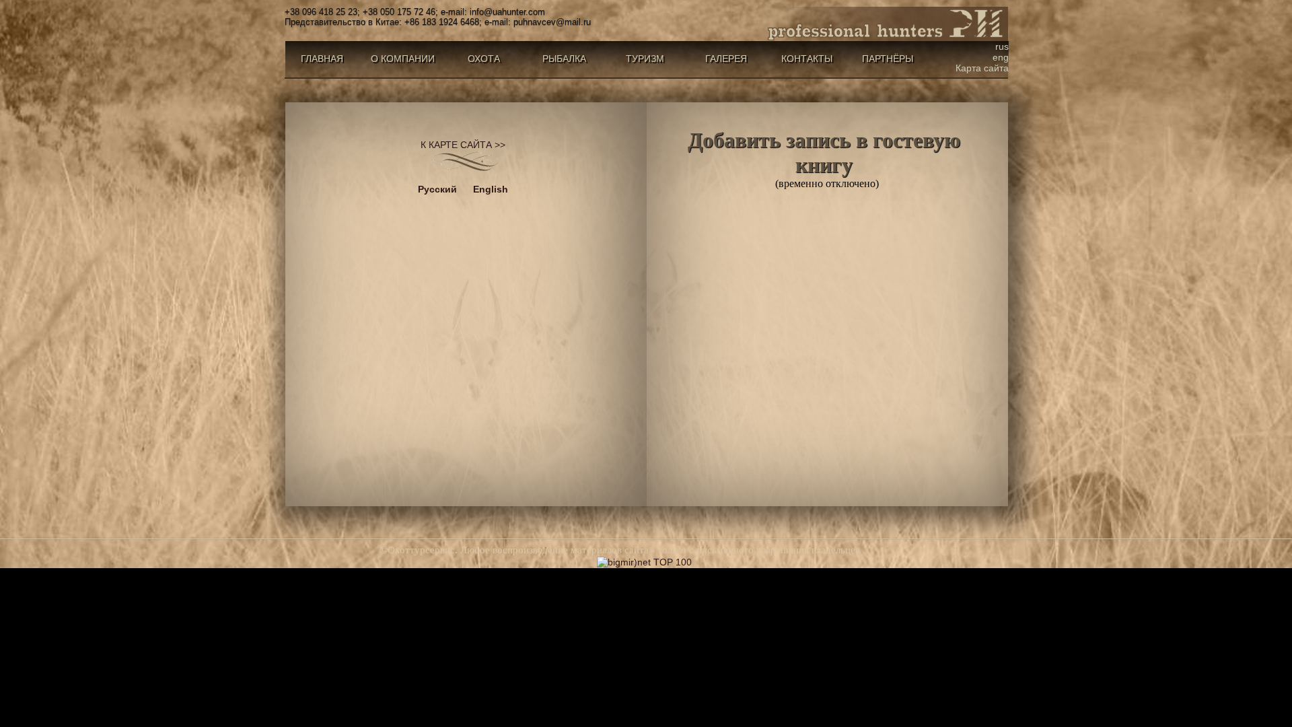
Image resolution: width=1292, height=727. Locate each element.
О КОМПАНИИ (403, 58)
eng (1001, 57)
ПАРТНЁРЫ (887, 58)
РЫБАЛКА (564, 58)
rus (1002, 46)
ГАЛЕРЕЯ (726, 58)
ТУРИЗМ (645, 58)
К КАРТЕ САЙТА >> (463, 144)
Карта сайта (982, 68)
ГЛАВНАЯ (322, 58)
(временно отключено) (824, 158)
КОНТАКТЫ (806, 58)
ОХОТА (484, 58)
